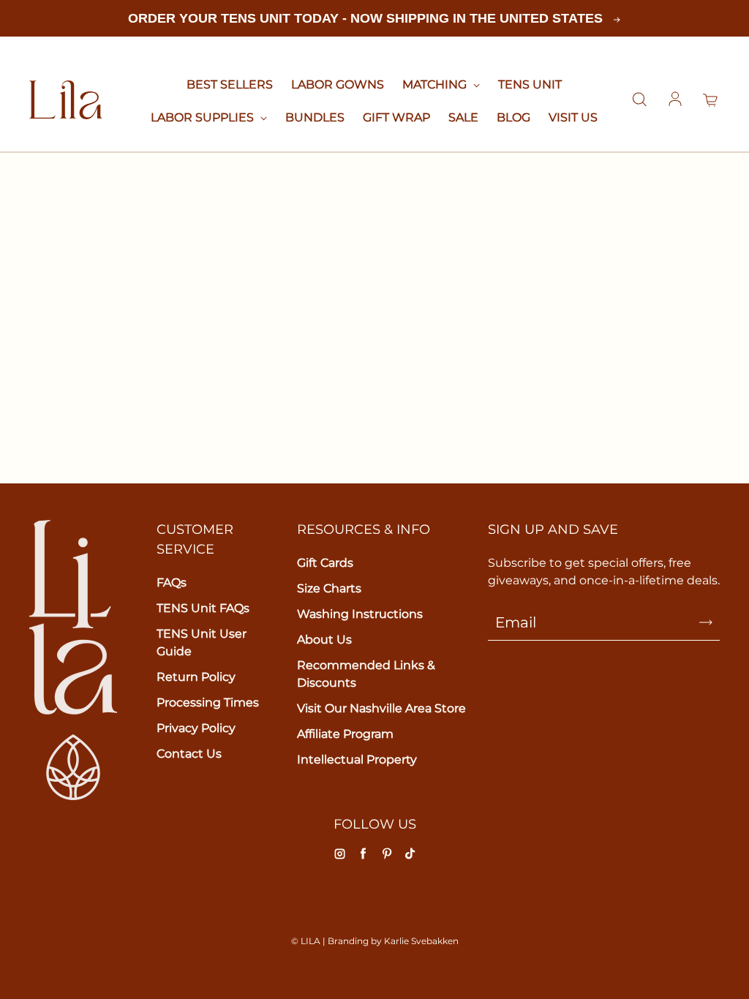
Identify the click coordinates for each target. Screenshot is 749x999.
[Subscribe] (705, 622)
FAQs (172, 582)
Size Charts (329, 588)
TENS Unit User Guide (201, 642)
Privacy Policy (196, 728)
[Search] (639, 100)
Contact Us (189, 754)
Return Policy (196, 677)
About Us (324, 639)
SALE (463, 117)
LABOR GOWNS (337, 84)
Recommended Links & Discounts (366, 674)
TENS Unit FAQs (203, 608)
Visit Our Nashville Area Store (381, 708)
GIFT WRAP (396, 117)
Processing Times (208, 702)
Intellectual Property (357, 759)
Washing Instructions (360, 614)
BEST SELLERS (230, 84)
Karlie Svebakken (421, 940)
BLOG (513, 117)
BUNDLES (315, 117)
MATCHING (436, 84)
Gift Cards (325, 563)
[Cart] (711, 100)
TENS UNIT (530, 84)
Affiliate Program (345, 734)
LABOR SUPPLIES (204, 117)
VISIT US (573, 117)
